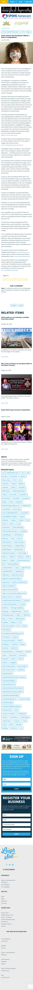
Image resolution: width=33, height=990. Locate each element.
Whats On (14, 728)
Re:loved (14, 644)
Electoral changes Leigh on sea (10, 505)
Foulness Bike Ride (18, 527)
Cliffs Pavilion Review (19, 491)
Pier (18, 626)
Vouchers (3, 903)
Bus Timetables (5, 884)
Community (7, 279)
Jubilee (12, 560)
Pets (20, 622)
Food (18, 523)
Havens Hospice (6, 542)
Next (21, 305)
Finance (4, 523)
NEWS (4, 1)
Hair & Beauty (18, 534)
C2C (15, 480)
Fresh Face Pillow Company (9, 531)
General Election (6, 534)
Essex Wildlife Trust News (9, 516)
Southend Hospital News (9, 699)
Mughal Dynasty (16, 611)
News (3, 618)
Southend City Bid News (9, 680)
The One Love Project (8, 713)
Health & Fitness (19, 545)
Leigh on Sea (5, 582)
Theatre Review (24, 717)
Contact (3, 926)
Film (28, 520)
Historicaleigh (22, 553)
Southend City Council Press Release (12, 688)
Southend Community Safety (10, 695)
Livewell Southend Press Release (11, 600)
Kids (3, 564)
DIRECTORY (29, 1)
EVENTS (12, 1)
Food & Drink (5, 527)
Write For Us (4, 921)
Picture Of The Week (8, 626)
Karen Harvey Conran (23, 560)
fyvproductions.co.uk (22, 252)
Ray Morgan (5, 644)
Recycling (5, 648)
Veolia (11, 724)
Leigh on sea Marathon (8, 586)
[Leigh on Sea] (16, 853)
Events (22, 516)
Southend (21, 669)
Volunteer (18, 724)
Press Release (6, 629)
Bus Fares (5, 476)
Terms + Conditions (6, 917)
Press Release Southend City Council (12, 633)
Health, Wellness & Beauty (8, 968)
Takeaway (4, 954)
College (4, 494)
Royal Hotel (22, 655)
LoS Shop (26, 600)
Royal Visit (5, 658)
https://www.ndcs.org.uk (9, 135)
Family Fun (5, 520)
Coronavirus (26, 498)
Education (19, 502)
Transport (17, 721)
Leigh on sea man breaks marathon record (14, 593)
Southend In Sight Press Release (11, 706)
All (3, 32)
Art (23, 32)
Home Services (5, 970)
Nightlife (3, 945)
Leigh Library (19, 571)
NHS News (27, 615)
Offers (10, 618)
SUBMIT (16, 789)
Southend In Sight (24, 699)
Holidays (12, 556)
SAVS (13, 658)
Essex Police (24, 513)
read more (4, 356)
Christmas (5, 487)
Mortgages (5, 611)
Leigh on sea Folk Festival (19, 582)
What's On (4, 901)
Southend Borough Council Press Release (13, 677)
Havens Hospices (19, 542)
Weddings (5, 728)
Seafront (4, 662)
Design (25, 279)
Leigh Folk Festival (7, 571)
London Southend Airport (9, 604)
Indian (27, 556)
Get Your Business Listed (8, 919)
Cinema (13, 487)
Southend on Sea (7, 710)
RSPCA (20, 640)
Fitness (12, 523)
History (4, 556)
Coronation (16, 498)
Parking (13, 622)
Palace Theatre (20, 618)
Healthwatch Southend (8, 553)
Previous (13, 305)
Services (3, 948)
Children (21, 483)
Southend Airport (7, 673)
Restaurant (14, 648)
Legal (16, 567)
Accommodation (5, 939)
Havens (19, 538)
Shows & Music (22, 666)
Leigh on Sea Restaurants (8, 952)
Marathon (5, 607)
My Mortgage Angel (7, 615)
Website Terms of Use (7, 915)
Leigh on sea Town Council (9, 589)
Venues (3, 963)
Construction (6, 498)
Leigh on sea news (7, 596)
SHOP (20, 1)
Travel (24, 721)
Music (26, 611)
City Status (22, 487)
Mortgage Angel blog (17, 607)
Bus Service (14, 476)
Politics (25, 626)
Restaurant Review (7, 651)
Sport (16, 710)
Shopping (13, 662)
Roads (4, 655)
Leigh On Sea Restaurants (8, 880)
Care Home (5, 483)
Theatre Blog (13, 717)
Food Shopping (5, 959)
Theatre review (6, 721)
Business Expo (6, 480)
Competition (16, 279)
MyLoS (19, 615)
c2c (21, 728)
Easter (11, 502)
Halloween (5, 538)
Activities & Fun (5, 977)
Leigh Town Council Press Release (11, 578)
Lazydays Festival (7, 567)
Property (15, 637)
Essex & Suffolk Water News (10, 513)
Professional (5, 637)
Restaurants (19, 651)
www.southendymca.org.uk (9, 270)
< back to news (5, 28)
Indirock (4, 560)
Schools (20, 658)
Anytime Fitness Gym (12, 32)
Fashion (14, 520)
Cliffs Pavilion (6, 491)
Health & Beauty (6, 549)
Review (28, 651)
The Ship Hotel (21, 713)
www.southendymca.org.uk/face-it (12, 145)
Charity (14, 483)
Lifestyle (18, 596)
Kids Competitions (13, 564)
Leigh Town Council (17, 575)
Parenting (5, 622)
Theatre (4, 717)
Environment (17, 509)
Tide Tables (4, 882)
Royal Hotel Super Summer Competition (15, 410)
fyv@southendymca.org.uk (21, 256)
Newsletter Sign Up (6, 924)
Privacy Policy (5, 912)
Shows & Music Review (8, 666)
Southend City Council (8, 684)
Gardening (23, 531)
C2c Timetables (5, 887)
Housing (20, 556)
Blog (28, 32)
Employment (26, 505)
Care (20, 480)
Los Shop (22, 604)
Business (23, 476)
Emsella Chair (6, 509)
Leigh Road (5, 575)
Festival (21, 520)
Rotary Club (12, 655)
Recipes (22, 644)
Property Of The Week (8, 640)
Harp (12, 538)
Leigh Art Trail (25, 567)
